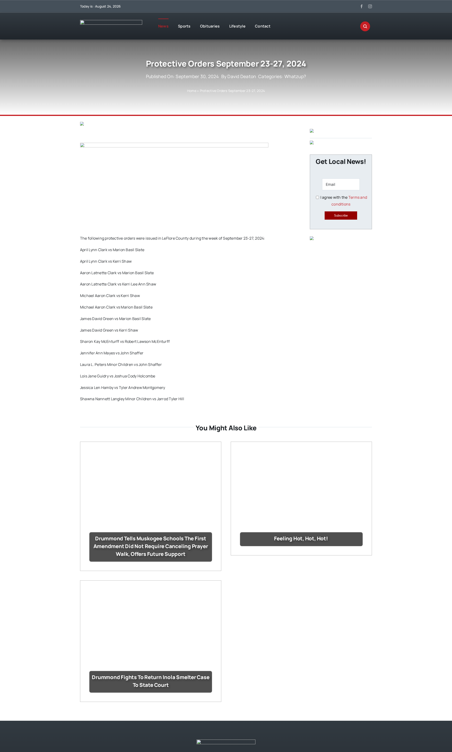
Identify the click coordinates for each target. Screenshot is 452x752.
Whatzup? (295, 76)
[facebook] (361, 6)
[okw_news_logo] (111, 21)
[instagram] (370, 6)
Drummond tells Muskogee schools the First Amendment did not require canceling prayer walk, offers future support (150, 546)
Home (191, 90)
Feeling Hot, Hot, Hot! (301, 538)
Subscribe (341, 215)
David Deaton (241, 76)
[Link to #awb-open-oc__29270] (365, 26)
